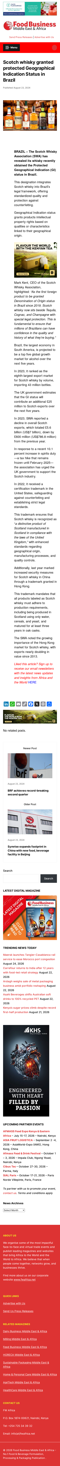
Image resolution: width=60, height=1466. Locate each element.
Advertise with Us (44, 37)
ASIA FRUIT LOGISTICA (18, 1140)
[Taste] (30, 13)
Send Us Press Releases (18, 1311)
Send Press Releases (20, 37)
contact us (9, 1193)
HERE (32, 682)
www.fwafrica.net (25, 1279)
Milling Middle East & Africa (20, 1339)
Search (7, 870)
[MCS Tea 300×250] (35, 277)
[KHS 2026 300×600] (26, 1114)
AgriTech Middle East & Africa (21, 1382)
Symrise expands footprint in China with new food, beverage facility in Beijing (28, 850)
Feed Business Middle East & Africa (25, 1347)
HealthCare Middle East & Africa (23, 1390)
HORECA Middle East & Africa (21, 1354)
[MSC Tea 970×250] (30, 721)
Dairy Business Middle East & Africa (25, 1331)
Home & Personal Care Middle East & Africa (30, 1374)
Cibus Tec (9, 1166)
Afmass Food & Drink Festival (22, 1153)
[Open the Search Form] (54, 47)
